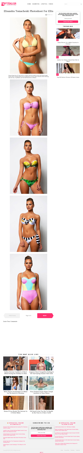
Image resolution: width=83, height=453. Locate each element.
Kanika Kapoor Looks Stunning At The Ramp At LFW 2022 (14, 445)
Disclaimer (72, 450)
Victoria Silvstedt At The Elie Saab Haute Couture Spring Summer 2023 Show (67, 437)
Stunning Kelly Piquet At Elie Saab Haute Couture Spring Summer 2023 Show (67, 440)
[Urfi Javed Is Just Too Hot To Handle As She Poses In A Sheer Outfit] (41, 403)
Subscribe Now (68, 21)
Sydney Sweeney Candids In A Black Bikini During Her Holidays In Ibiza (15, 372)
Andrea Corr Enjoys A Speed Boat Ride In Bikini (68, 60)
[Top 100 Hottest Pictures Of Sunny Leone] (68, 68)
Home (62, 450)
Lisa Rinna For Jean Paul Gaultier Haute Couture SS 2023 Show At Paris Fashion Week (67, 433)
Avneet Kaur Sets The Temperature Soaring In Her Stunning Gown (14, 442)
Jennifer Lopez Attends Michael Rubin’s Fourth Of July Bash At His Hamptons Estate (15, 431)
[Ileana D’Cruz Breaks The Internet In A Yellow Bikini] (15, 403)
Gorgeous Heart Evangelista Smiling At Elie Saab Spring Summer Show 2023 (41, 372)
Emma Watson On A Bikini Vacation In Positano (68, 43)
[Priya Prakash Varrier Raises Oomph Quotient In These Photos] (41, 383)
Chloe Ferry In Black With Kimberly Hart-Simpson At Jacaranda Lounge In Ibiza (66, 444)
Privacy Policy (66, 450)
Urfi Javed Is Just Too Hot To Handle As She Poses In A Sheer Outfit (41, 412)
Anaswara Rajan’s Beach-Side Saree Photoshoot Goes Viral (14, 438)
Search (81, 4)
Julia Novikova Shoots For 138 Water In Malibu (65, 427)
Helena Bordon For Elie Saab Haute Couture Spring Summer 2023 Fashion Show (14, 435)
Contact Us (78, 450)
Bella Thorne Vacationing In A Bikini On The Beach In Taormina (15, 392)
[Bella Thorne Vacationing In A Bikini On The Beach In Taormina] (15, 383)
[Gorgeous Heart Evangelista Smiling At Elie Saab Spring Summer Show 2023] (41, 363)
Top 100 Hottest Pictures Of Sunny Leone (68, 77)
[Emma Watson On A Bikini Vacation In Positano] (68, 33)
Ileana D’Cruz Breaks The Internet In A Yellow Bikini (15, 412)
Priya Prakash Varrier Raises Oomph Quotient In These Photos (41, 392)
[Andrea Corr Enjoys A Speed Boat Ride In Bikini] (68, 51)
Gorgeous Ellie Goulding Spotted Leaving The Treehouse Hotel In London (15, 427)
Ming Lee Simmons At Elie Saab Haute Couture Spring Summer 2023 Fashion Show (66, 430)
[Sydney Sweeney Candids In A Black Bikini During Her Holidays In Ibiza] (15, 363)
